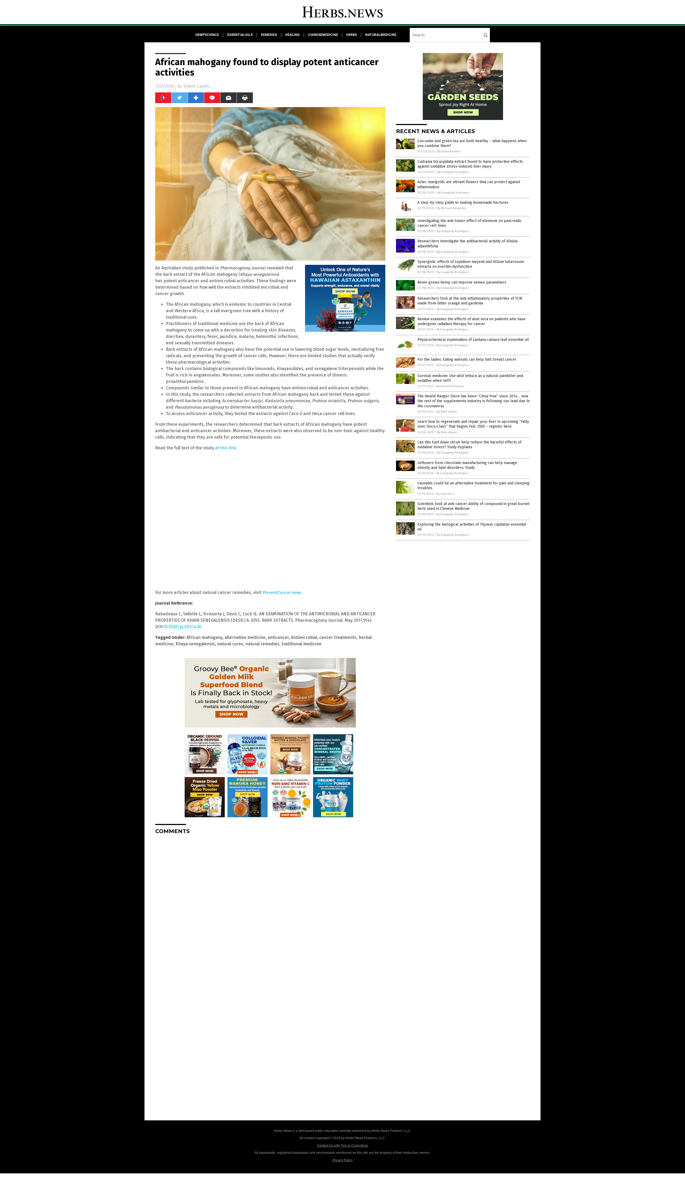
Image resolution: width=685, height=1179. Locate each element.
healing (292, 35)
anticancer (278, 637)
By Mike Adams (447, 411)
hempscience (207, 35)
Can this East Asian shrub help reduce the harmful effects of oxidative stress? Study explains (469, 444)
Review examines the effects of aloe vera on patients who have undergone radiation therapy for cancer (471, 321)
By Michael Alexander (451, 208)
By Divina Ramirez (449, 151)
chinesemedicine (323, 35)
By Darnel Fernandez (451, 386)
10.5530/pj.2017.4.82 (182, 626)
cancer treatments (337, 637)
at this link (225, 447)
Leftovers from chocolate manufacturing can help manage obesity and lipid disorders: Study (467, 465)
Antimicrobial (304, 637)
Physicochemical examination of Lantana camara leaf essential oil (473, 339)
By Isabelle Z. (446, 494)
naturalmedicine (380, 35)
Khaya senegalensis (195, 643)
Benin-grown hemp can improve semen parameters (461, 282)
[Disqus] (270, 906)
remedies (269, 35)
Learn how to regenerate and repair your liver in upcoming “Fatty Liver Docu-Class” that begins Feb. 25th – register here (473, 424)
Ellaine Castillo (197, 86)
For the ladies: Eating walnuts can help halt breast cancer (466, 359)
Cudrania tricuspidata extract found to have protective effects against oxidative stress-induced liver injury (470, 164)
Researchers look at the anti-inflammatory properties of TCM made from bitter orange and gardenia (469, 301)
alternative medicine (244, 637)
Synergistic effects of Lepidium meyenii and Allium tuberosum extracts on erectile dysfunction (470, 264)
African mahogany (204, 637)
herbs (351, 35)
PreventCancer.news (281, 592)
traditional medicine (301, 643)
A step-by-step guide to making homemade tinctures (462, 202)
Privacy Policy (342, 1160)
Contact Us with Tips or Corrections (342, 1145)
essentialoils (240, 35)
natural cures (230, 643)
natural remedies (262, 643)
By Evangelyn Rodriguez (453, 172)
